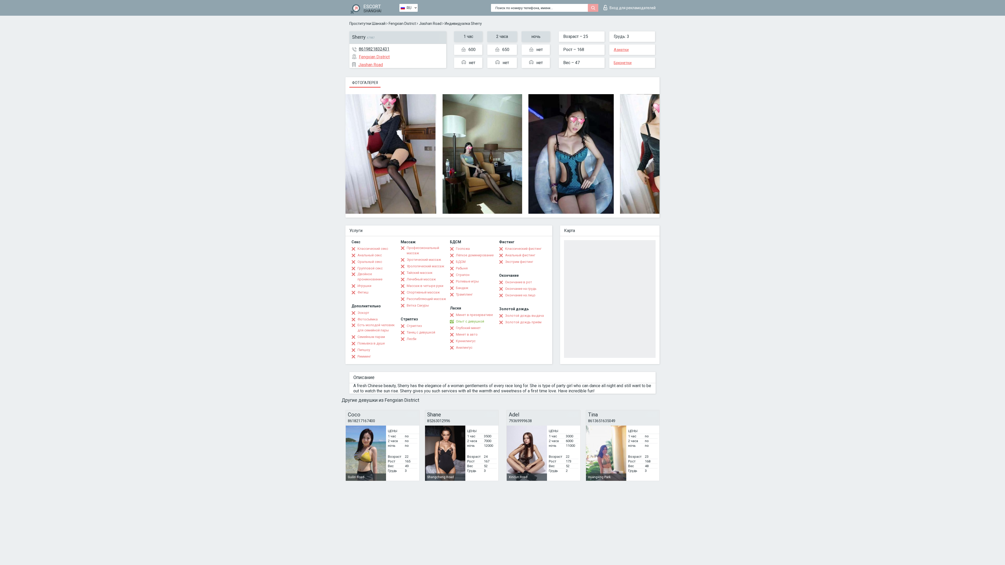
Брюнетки (623, 62)
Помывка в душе (371, 343)
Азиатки (621, 49)
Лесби (411, 339)
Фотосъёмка (368, 319)
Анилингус (464, 347)
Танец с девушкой (421, 332)
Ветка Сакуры (418, 305)
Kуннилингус (466, 341)
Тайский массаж (419, 273)
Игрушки (364, 286)
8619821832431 (374, 49)
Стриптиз (414, 326)
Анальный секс (370, 255)
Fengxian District (402, 23)
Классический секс (373, 249)
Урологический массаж (425, 266)
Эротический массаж (424, 260)
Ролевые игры (467, 281)
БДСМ (461, 262)
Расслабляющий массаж (426, 299)
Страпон (463, 275)
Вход (633, 8)
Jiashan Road (430, 23)
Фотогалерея (365, 83)
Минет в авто (467, 334)
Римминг (364, 356)
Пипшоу (364, 350)
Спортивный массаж (423, 292)
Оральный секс (370, 262)
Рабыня (462, 268)
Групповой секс (370, 268)
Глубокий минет (468, 328)
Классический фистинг (523, 249)
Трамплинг (464, 294)
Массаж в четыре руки (425, 286)
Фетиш (363, 292)
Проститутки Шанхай (367, 23)
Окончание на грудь (521, 289)
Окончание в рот (518, 282)
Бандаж (462, 288)
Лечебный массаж (421, 279)
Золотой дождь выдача (524, 316)
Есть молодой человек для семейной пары (376, 327)
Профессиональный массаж (423, 250)
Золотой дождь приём (523, 322)
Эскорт (363, 313)
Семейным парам (371, 337)
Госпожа (463, 249)
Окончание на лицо (520, 295)
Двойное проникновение (370, 276)
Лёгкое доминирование (475, 255)
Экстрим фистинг (519, 262)
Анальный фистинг (520, 255)
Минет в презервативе (474, 315)
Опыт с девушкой (470, 321)
